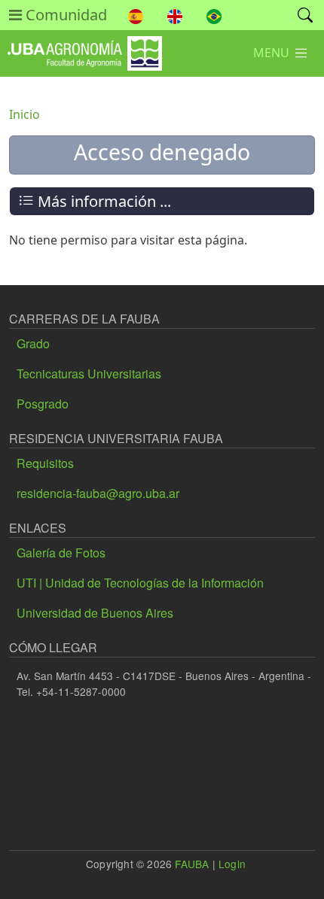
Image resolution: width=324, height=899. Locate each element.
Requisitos (45, 463)
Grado (33, 343)
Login (232, 863)
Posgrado (43, 403)
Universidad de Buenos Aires (95, 612)
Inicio (24, 114)
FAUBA (192, 863)
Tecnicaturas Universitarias (89, 373)
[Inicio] (81, 47)
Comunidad (64, 15)
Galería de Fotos (61, 552)
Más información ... (102, 201)
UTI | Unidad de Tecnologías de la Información (140, 582)
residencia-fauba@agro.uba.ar (98, 493)
